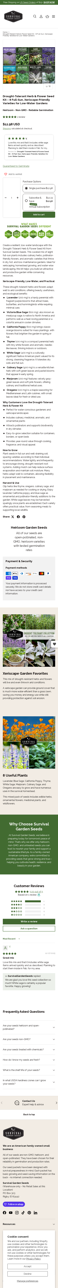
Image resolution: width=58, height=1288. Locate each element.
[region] (29, 1102)
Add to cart (38, 214)
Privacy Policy (33, 1258)
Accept (27, 1266)
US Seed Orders (28, 2)
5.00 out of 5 (36, 891)
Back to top (29, 1114)
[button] (47, 16)
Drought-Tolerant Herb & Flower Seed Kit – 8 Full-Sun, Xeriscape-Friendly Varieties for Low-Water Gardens (28, 34)
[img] (9, 953)
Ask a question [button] (29, 928)
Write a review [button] (29, 921)
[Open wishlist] (54, 644)
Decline (27, 1274)
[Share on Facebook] (18, 517)
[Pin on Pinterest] (24, 517)
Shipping (7, 128)
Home (5, 32)
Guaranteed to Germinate (16, 166)
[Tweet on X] (12, 517)
